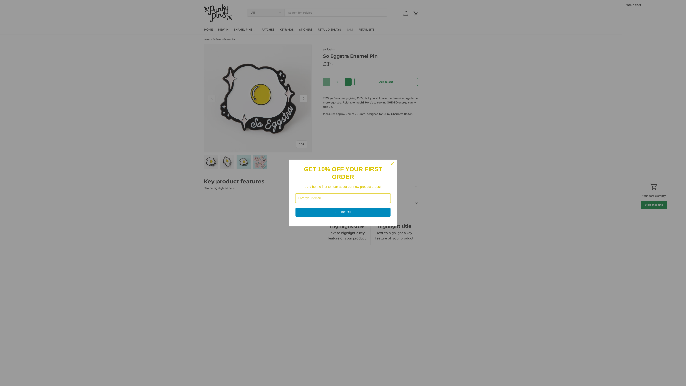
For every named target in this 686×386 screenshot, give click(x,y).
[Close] (392, 164)
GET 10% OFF (343, 212)
